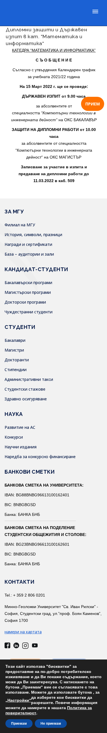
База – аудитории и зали (29, 254)
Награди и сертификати (28, 244)
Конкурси (14, 437)
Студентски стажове (25, 389)
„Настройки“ (18, 700)
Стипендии (16, 369)
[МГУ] (41, 13)
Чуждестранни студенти (29, 312)
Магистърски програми (28, 292)
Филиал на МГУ (20, 224)
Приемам (19, 723)
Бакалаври (15, 340)
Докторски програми (25, 302)
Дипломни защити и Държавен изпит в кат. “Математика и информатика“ (46, 36)
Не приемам (51, 723)
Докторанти (17, 359)
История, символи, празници (33, 234)
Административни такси (29, 379)
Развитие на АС (20, 427)
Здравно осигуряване (26, 399)
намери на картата (23, 631)
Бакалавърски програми (28, 282)
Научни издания (21, 447)
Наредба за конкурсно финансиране (40, 456)
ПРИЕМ (92, 104)
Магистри (14, 350)
